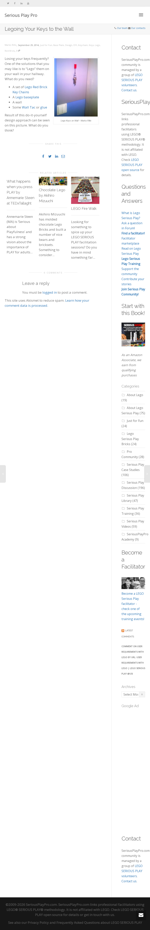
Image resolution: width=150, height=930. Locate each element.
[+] (53, 181)
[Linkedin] (21, 3)
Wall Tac (28, 107)
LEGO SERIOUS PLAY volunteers (132, 80)
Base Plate (58, 45)
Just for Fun (46, 45)
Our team (122, 28)
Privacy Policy (38, 922)
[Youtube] (28, 3)
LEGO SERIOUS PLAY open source (131, 165)
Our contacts (138, 28)
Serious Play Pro (21, 15)
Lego (97, 45)
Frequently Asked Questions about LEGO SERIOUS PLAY (99, 922)
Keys (91, 45)
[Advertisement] (135, 769)
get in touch (93, 914)
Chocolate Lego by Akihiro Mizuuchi (52, 195)
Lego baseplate (27, 97)
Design (68, 45)
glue (43, 107)
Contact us (129, 90)
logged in (49, 292)
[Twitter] (8, 3)
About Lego (135, 395)
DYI (75, 45)
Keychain (83, 45)
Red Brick (10, 50)
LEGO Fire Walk (83, 208)
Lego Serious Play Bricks (130, 438)
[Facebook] (15, 3)
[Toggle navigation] (141, 15)
